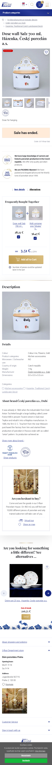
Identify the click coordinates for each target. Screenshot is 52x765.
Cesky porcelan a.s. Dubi (15, 23)
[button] (46, 52)
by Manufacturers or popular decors (22, 20)
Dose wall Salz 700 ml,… (19, 224)
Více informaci (40, 751)
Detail (26, 616)
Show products (10, 457)
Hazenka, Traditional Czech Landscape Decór (24, 26)
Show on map (29, 524)
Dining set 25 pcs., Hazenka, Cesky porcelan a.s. (26, 600)
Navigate (9, 684)
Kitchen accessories (14, 388)
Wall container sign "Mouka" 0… (36, 226)
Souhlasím (26, 761)
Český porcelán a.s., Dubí (39, 372)
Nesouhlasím (26, 755)
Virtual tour (29, 520)
